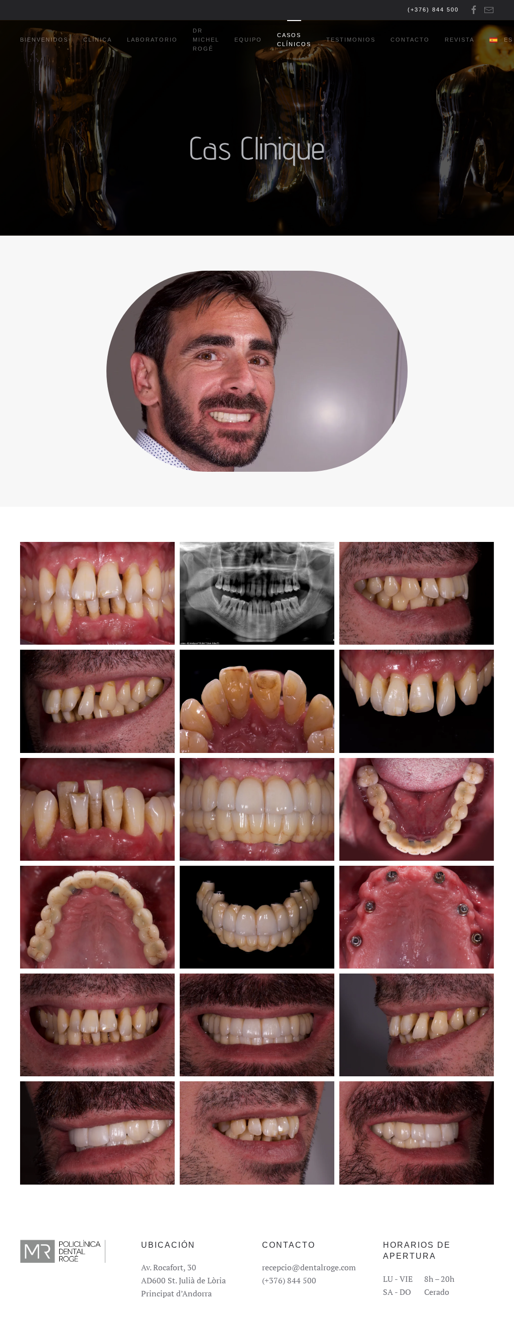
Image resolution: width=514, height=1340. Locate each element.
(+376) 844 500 (433, 10)
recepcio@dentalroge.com (309, 1267)
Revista (459, 40)
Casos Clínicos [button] (294, 39)
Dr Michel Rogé (206, 40)
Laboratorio (152, 40)
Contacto (410, 40)
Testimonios (350, 40)
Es (508, 40)
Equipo (248, 40)
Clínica (97, 40)
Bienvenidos (44, 40)
